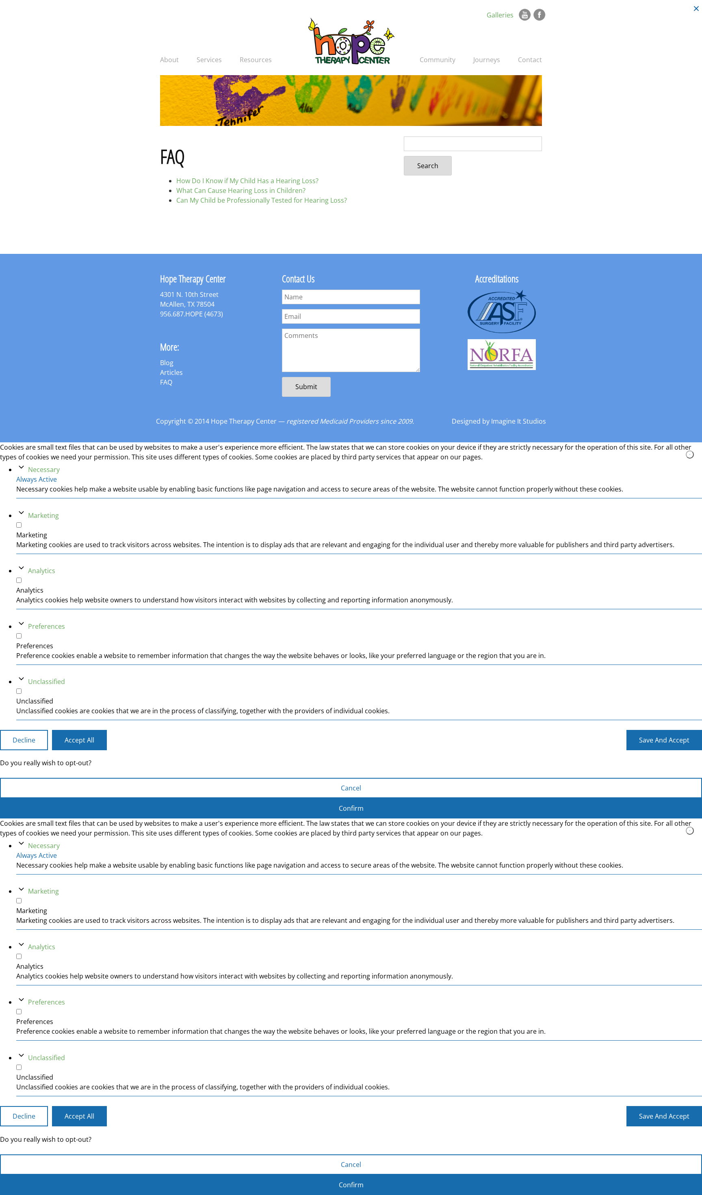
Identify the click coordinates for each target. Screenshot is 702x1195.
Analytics (41, 570)
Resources (256, 59)
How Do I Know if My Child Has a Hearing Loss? (247, 180)
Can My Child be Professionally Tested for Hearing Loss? (261, 200)
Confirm (351, 808)
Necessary (44, 469)
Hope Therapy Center (351, 40)
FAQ (166, 382)
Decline (24, 739)
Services (209, 59)
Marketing (43, 515)
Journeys (486, 59)
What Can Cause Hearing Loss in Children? (241, 190)
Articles (171, 372)
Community (437, 59)
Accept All (79, 739)
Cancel (351, 788)
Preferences (46, 625)
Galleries (500, 15)
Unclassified (46, 681)
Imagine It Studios (518, 421)
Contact (530, 59)
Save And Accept (664, 739)
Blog (166, 362)
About (169, 59)
